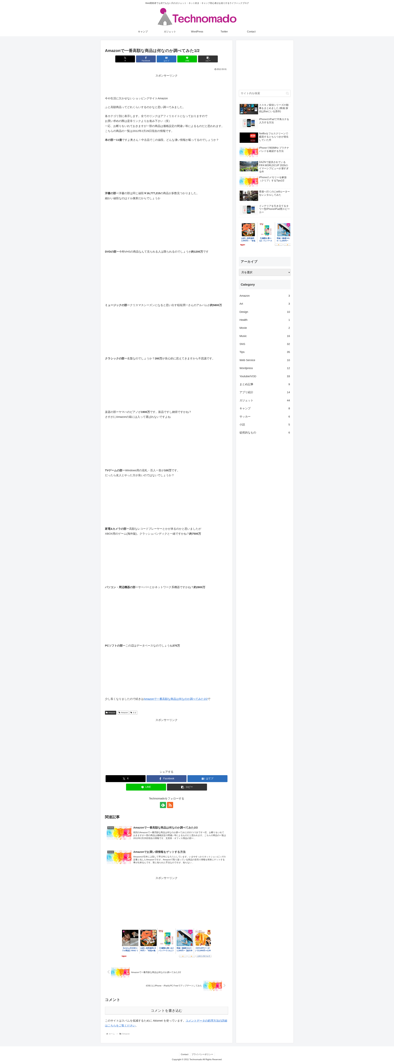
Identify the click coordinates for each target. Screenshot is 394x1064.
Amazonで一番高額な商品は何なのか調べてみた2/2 (176, 698)
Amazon (111, 713)
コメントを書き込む (166, 1011)
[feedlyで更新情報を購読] (163, 805)
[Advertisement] (166, 85)
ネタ (134, 713)
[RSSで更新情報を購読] (170, 805)
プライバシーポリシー (202, 1054)
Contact (184, 1054)
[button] (208, 58)
